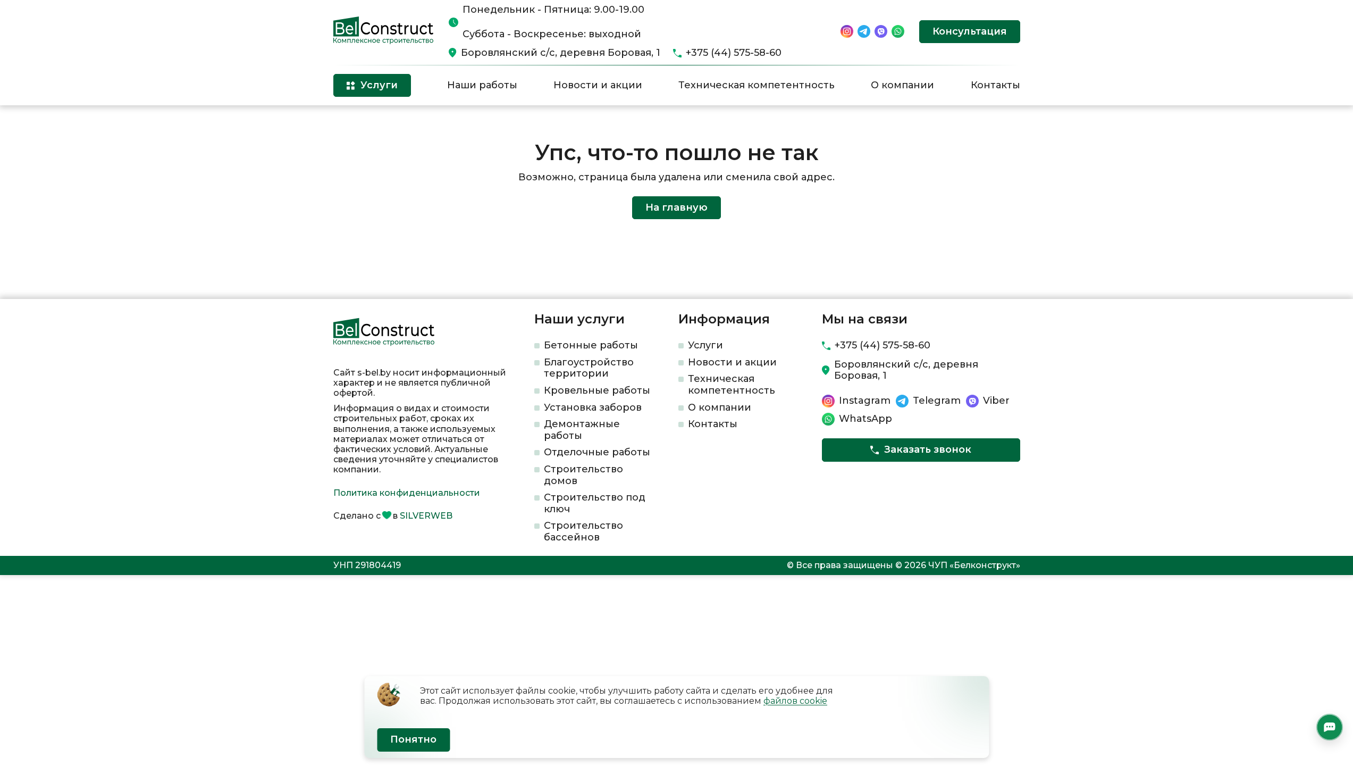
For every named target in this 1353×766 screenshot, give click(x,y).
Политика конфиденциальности (406, 493)
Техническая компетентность (756, 85)
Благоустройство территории (589, 368)
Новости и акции (597, 85)
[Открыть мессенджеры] (1329, 727)
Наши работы (482, 85)
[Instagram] (847, 31)
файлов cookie (795, 701)
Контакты (995, 85)
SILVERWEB (426, 516)
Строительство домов (583, 475)
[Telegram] (864, 31)
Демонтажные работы (582, 430)
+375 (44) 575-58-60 (733, 53)
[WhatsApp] (898, 31)
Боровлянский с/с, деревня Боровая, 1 (560, 53)
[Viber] (881, 31)
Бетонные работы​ (591, 345)
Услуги (705, 345)
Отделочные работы (597, 452)
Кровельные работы (597, 390)
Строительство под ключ (594, 503)
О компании (902, 85)
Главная (348, 122)
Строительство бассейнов (583, 531)
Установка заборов (593, 407)
